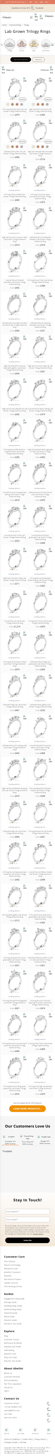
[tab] (10, 1140)
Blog (6, 1336)
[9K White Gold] (8, 104)
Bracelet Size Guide (12, 1361)
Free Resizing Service (13, 1286)
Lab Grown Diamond (21, 59)
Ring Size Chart (10, 1357)
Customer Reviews (12, 1377)
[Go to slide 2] (14, 99)
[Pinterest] (49, 1409)
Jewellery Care (10, 1354)
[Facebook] (49, 1403)
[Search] (31, 17)
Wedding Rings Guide (13, 1306)
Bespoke (8, 1275)
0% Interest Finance (12, 1279)
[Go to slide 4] (43, 99)
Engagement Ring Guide (14, 1298)
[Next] (52, 44)
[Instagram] (49, 1415)
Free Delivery (9, 1261)
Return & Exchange (12, 1265)
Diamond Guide (10, 1313)
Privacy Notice (38, 1234)
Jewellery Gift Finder (12, 1346)
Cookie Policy (27, 1439)
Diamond (38, 59)
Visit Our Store (10, 1417)
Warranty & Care (11, 1268)
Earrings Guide (10, 1302)
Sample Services (11, 1283)
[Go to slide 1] (12, 99)
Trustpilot (7, 1151)
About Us (8, 1373)
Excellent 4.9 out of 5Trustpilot (27, 8)
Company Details (11, 1442)
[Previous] (2, 44)
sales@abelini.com (12, 1410)
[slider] (14, 89)
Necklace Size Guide (13, 1323)
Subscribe (28, 1240)
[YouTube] (49, 1420)
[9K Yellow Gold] (12, 104)
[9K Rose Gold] (17, 104)
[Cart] (41, 17)
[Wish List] (36, 17)
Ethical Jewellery (11, 1380)
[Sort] (51, 70)
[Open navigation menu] (49, 17)
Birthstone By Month (13, 1343)
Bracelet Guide (10, 1320)
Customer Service (11, 1403)
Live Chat (8, 1414)
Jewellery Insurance (12, 1272)
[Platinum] (21, 104)
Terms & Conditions (12, 1439)
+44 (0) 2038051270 (13, 1407)
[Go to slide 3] (16, 99)
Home (4, 25)
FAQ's (6, 1391)
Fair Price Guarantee (13, 1384)
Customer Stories (11, 1339)
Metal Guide (9, 1316)
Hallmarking (9, 1350)
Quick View (22, 99)
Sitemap (23, 1442)
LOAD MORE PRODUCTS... (27, 1108)
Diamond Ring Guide (12, 1309)
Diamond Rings (15, 25)
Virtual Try (8, 1387)
